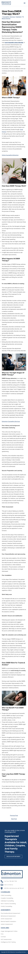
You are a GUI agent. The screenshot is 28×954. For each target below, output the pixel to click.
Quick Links (5, 928)
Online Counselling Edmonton (10, 155)
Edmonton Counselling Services (11, 421)
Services (12, 17)
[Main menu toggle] (24, 3)
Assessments (5, 910)
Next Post (14, 819)
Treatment (18, 17)
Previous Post (14, 815)
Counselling (6, 17)
